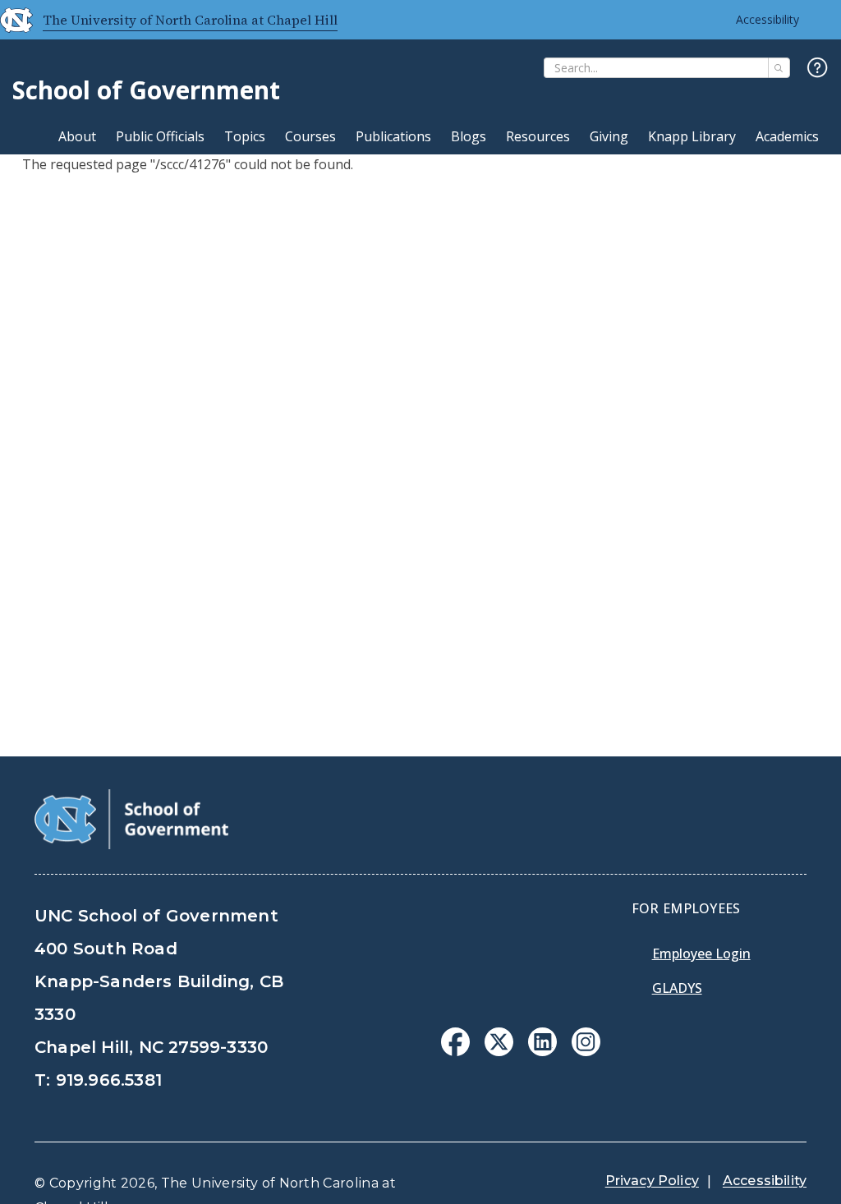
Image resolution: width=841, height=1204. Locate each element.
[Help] (818, 68)
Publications (393, 136)
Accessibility (767, 19)
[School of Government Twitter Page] (499, 1051)
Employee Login (701, 953)
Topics (244, 136)
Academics (787, 136)
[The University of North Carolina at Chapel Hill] (10, 19)
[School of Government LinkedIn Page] (542, 1051)
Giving (609, 136)
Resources (538, 136)
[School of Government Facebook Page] (455, 1051)
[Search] (779, 67)
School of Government (146, 90)
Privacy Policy (652, 1180)
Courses (310, 136)
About (77, 136)
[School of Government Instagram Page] (586, 1051)
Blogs (468, 136)
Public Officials (160, 136)
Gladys (677, 988)
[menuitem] (455, 1041)
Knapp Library (692, 136)
